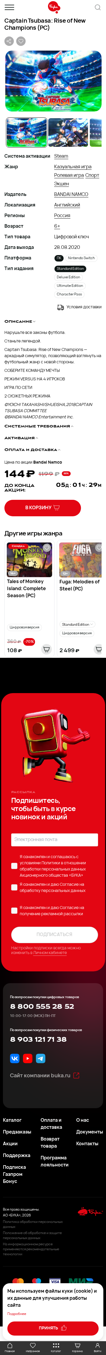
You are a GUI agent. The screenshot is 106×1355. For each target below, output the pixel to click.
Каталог (12, 1120)
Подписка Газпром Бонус (14, 1174)
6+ (57, 226)
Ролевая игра (69, 175)
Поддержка (16, 1155)
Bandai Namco (47, 462)
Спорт (92, 175)
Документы (89, 1132)
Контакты (87, 1144)
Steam (61, 156)
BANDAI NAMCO (71, 194)
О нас (82, 1120)
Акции (10, 1144)
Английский (67, 205)
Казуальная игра (73, 167)
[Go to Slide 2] (68, 132)
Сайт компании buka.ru (40, 1076)
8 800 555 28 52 (42, 1007)
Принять (49, 1328)
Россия (62, 216)
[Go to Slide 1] (27, 132)
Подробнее (16, 1314)
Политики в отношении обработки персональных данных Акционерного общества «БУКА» (53, 869)
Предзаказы (17, 1132)
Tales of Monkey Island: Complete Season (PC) (26, 589)
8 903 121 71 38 (38, 1040)
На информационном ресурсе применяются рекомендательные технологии (31, 1249)
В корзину (38, 508)
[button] (53, 81)
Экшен (61, 184)
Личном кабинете (50, 953)
